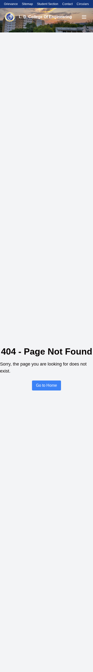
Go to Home (46, 385)
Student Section (47, 4)
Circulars (83, 4)
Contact (67, 4)
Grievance (11, 4)
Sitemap (27, 4)
